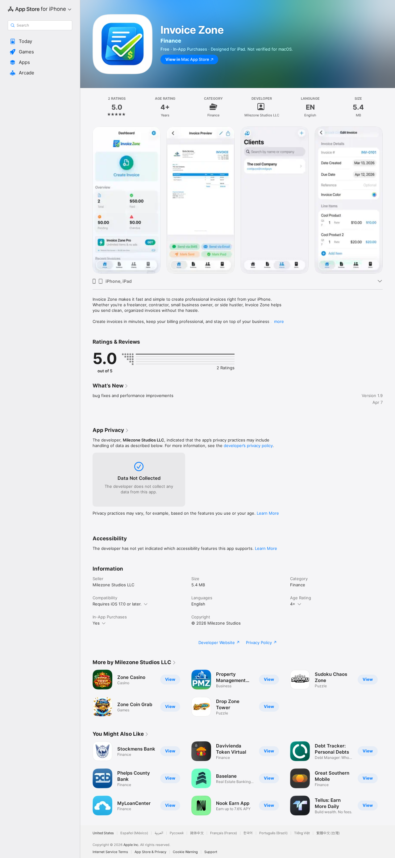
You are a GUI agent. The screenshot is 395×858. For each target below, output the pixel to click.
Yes (96, 623)
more (279, 321)
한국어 (248, 833)
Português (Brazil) (273, 833)
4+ (292, 603)
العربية (159, 833)
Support (210, 852)
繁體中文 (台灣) (328, 833)
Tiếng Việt (302, 833)
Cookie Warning (185, 852)
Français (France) (223, 833)
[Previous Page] (86, 778)
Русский (177, 833)
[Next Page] (389, 778)
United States (103, 833)
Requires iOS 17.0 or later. (117, 603)
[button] (40, 41)
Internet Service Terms (110, 852)
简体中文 (197, 833)
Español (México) (134, 833)
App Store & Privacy (150, 852)
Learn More (268, 513)
